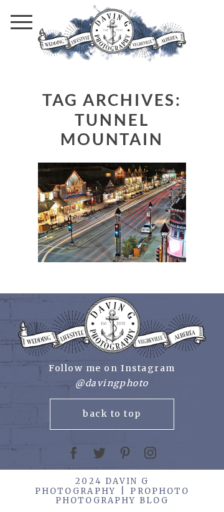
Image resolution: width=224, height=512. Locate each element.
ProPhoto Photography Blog (122, 496)
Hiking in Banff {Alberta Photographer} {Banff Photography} (111, 213)
